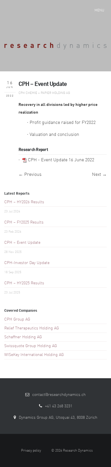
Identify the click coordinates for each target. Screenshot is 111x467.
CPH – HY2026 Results (24, 202)
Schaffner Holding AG (23, 337)
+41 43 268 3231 (58, 406)
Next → (99, 174)
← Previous (30, 174)
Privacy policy (31, 450)
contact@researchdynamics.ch (59, 395)
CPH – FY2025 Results (24, 222)
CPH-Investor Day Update (27, 263)
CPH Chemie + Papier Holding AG (44, 93)
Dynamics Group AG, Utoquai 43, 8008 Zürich (58, 418)
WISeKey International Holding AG (34, 355)
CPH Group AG (17, 319)
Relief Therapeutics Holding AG (31, 328)
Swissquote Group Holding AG (30, 346)
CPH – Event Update (22, 243)
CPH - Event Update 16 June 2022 (61, 160)
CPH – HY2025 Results (24, 283)
